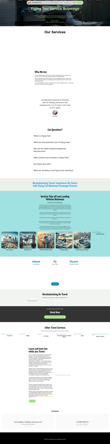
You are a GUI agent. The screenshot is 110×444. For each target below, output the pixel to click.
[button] (55, 136)
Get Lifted (55, 284)
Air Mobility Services (37, 2)
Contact (73, 2)
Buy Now (32, 401)
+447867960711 (82, 422)
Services (56, 2)
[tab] (55, 136)
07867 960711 (56, 20)
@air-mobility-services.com (58, 22)
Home (52, 2)
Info (61, 2)
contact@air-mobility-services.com (28, 422)
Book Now (79, 2)
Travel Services (67, 2)
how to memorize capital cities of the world (41, 397)
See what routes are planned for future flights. (55, 316)
